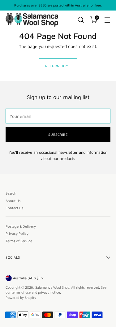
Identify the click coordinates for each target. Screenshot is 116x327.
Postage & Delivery (21, 226)
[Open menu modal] (107, 20)
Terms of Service (19, 241)
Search (11, 193)
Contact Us (14, 208)
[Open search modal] (80, 20)
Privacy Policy (17, 233)
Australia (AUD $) (26, 278)
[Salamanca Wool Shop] (32, 19)
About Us (13, 201)
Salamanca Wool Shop (52, 287)
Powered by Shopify (21, 297)
